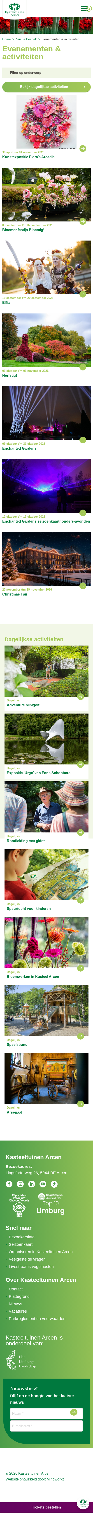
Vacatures (18, 1311)
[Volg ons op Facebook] (9, 1184)
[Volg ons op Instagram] (20, 1184)
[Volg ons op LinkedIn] (31, 1184)
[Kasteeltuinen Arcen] (27, 9)
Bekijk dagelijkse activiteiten (44, 87)
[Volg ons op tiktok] (54, 1184)
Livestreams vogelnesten (31, 1266)
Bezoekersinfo (22, 1237)
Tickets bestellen (46, 1507)
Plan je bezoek (26, 39)
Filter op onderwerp (25, 72)
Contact (16, 1289)
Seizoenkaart (21, 1244)
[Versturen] (73, 1412)
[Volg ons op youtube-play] (43, 1184)
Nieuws (15, 1304)
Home (6, 39)
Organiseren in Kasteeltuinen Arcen (41, 1252)
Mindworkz (55, 1479)
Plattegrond (19, 1296)
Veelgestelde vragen (27, 1259)
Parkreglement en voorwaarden (37, 1318)
